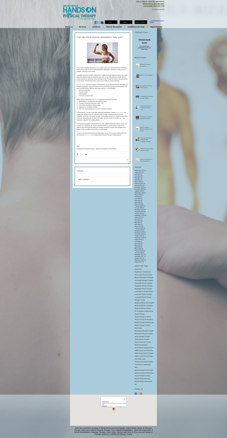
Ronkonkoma (138, 328)
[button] (141, 22)
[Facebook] (96, 22)
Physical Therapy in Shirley (142, 325)
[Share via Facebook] (77, 154)
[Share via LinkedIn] (86, 154)
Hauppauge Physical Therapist (143, 288)
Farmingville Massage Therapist (144, 280)
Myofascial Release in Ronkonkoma (144, 305)
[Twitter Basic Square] (138, 394)
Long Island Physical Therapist (143, 294)
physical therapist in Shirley (142, 375)
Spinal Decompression (141, 345)
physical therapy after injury (142, 378)
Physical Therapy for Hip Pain (143, 317)
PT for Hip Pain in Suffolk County (144, 311)
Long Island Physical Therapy (143, 297)
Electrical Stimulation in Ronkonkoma (106, 148)
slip (136, 384)
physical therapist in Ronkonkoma (144, 373)
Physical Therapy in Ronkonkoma (144, 322)
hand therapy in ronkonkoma (143, 364)
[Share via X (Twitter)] (82, 154)
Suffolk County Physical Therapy (144, 356)
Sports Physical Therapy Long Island (144, 347)
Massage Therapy (140, 300)
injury (136, 367)
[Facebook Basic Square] (136, 394)
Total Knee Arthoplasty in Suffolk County (144, 361)
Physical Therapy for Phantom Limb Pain (144, 319)
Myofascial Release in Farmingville (144, 302)
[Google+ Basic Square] (141, 394)
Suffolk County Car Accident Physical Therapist (144, 350)
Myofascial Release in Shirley (143, 308)
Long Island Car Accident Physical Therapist (144, 291)
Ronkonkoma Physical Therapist (86, 148)
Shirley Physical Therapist (142, 339)
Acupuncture (138, 269)
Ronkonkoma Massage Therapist (144, 331)
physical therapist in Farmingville (144, 370)
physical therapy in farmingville (143, 381)
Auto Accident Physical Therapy (143, 274)
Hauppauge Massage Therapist (143, 286)
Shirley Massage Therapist (142, 336)
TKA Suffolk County (140, 359)
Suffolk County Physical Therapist (144, 353)
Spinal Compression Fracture (143, 342)
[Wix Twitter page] (99, 22)
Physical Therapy (139, 314)
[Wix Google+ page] (102, 22)
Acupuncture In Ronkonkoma (143, 272)
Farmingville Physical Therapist (143, 283)
